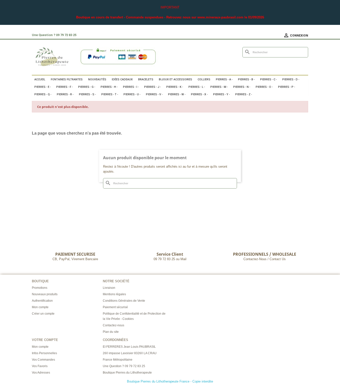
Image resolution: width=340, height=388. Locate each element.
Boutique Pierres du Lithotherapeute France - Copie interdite (170, 381)
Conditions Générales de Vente (124, 300)
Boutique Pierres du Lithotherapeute (127, 372)
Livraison (109, 288)
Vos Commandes (43, 359)
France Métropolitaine (117, 359)
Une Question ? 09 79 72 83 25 (124, 366)
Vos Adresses (41, 372)
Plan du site (111, 332)
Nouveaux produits (44, 294)
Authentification (42, 300)
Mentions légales (114, 294)
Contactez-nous (113, 325)
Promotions (39, 288)
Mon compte (40, 307)
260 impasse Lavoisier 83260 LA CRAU (130, 353)
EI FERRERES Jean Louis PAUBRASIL (129, 346)
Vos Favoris (40, 366)
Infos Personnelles (44, 353)
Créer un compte (43, 313)
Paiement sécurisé (115, 307)
